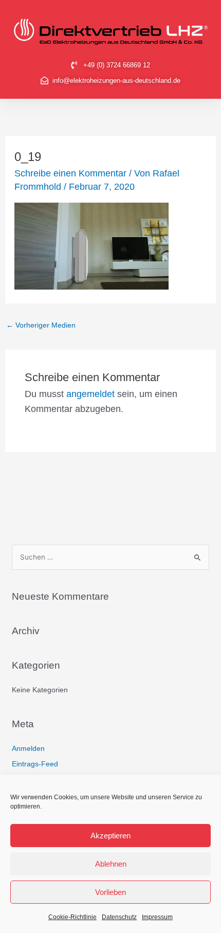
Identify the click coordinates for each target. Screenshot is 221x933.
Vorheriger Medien (41, 325)
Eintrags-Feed (35, 764)
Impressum (157, 917)
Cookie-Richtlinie (72, 917)
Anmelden (28, 748)
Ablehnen (110, 863)
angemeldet (90, 394)
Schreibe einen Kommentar (70, 173)
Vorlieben (110, 892)
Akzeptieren (110, 835)
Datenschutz (119, 917)
